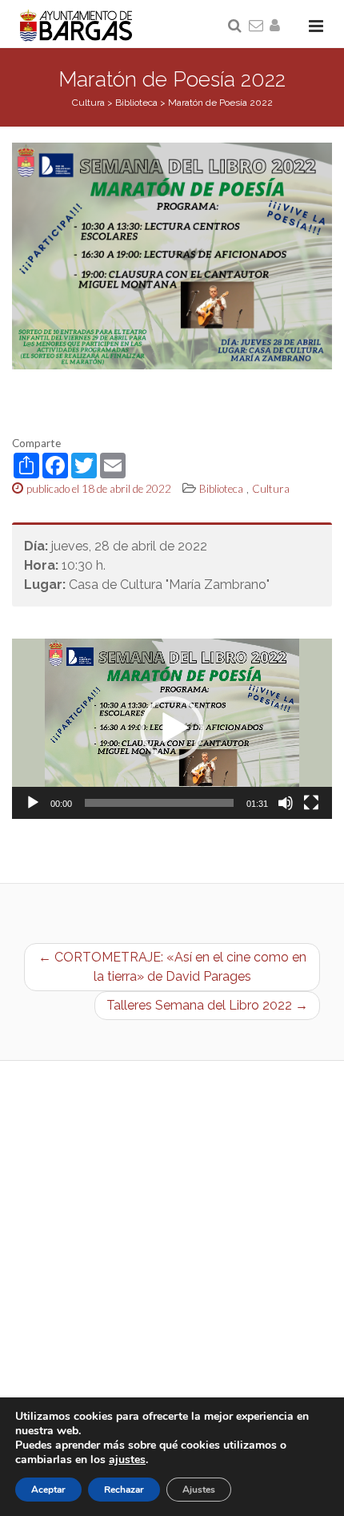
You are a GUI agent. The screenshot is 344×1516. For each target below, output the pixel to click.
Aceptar (48, 1489)
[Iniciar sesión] (277, 26)
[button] (172, 728)
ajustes (127, 1460)
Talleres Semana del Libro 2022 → (207, 1005)
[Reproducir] (33, 803)
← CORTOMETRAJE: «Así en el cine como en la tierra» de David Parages (172, 967)
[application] (172, 729)
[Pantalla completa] (311, 803)
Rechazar (124, 1489)
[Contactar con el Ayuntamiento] (256, 26)
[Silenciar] (286, 803)
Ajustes (198, 1489)
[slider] (159, 803)
